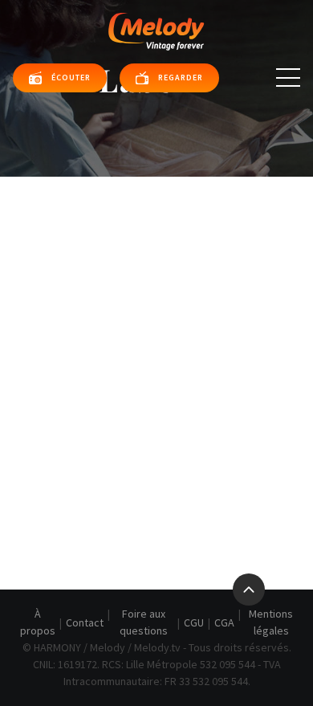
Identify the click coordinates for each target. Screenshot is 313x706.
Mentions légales (271, 622)
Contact (85, 622)
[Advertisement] (156, 341)
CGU (194, 622)
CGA (224, 622)
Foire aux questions (144, 622)
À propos (37, 622)
